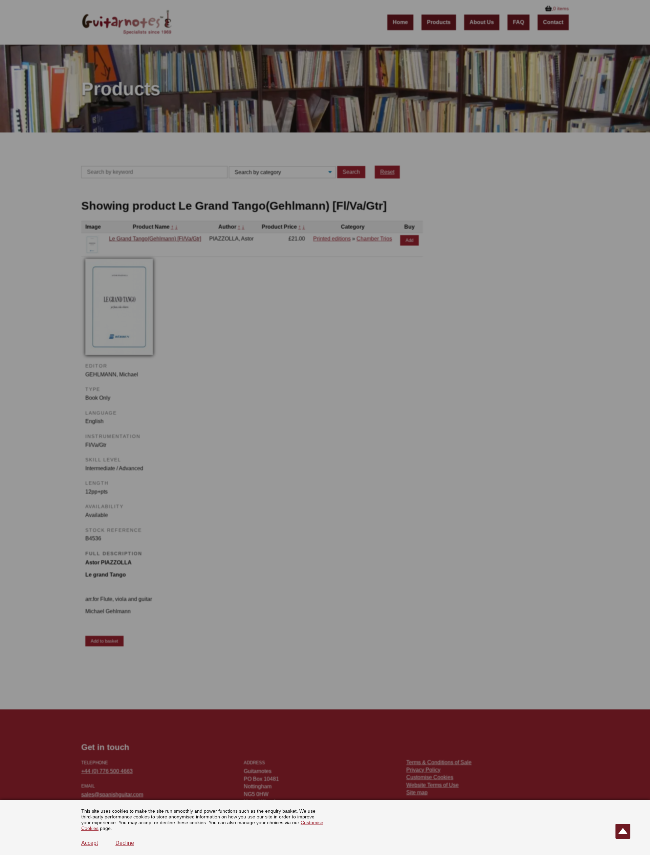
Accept (89, 843)
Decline (124, 843)
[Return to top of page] (622, 831)
